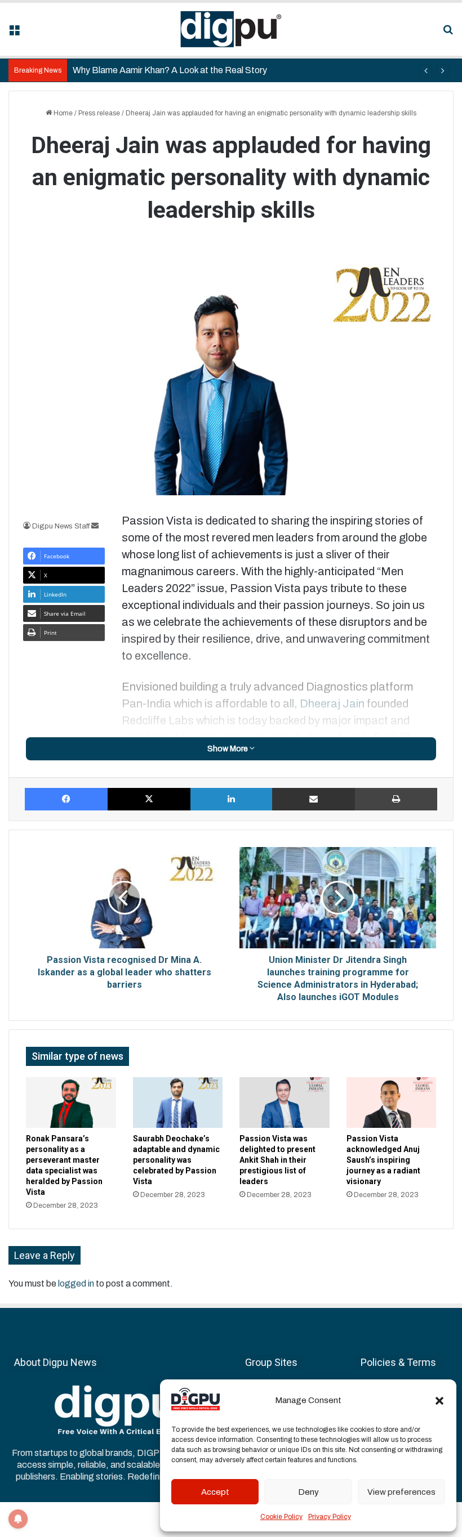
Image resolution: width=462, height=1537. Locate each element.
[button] (439, 1400)
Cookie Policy (281, 1517)
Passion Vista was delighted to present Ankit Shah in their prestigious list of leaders (277, 1160)
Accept (215, 1491)
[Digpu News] (231, 29)
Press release (99, 113)
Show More (228, 749)
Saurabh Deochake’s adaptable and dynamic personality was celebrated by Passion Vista (176, 1160)
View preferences (401, 1491)
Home (62, 113)
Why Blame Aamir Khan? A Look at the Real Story (170, 70)
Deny (308, 1491)
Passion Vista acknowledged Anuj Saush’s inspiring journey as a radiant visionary (383, 1160)
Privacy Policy (329, 1517)
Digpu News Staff (61, 526)
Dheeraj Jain (332, 703)
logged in (76, 1283)
